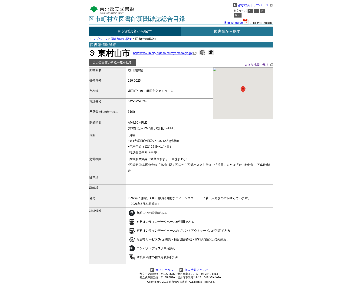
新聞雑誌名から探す (135, 31)
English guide (233, 22)
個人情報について (197, 270)
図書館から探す (227, 31)
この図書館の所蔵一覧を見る (112, 62)
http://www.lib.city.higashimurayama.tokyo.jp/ (163, 53)
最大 (237, 15)
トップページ (99, 39)
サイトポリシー (166, 270)
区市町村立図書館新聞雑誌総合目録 (137, 18)
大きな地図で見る (257, 64)
